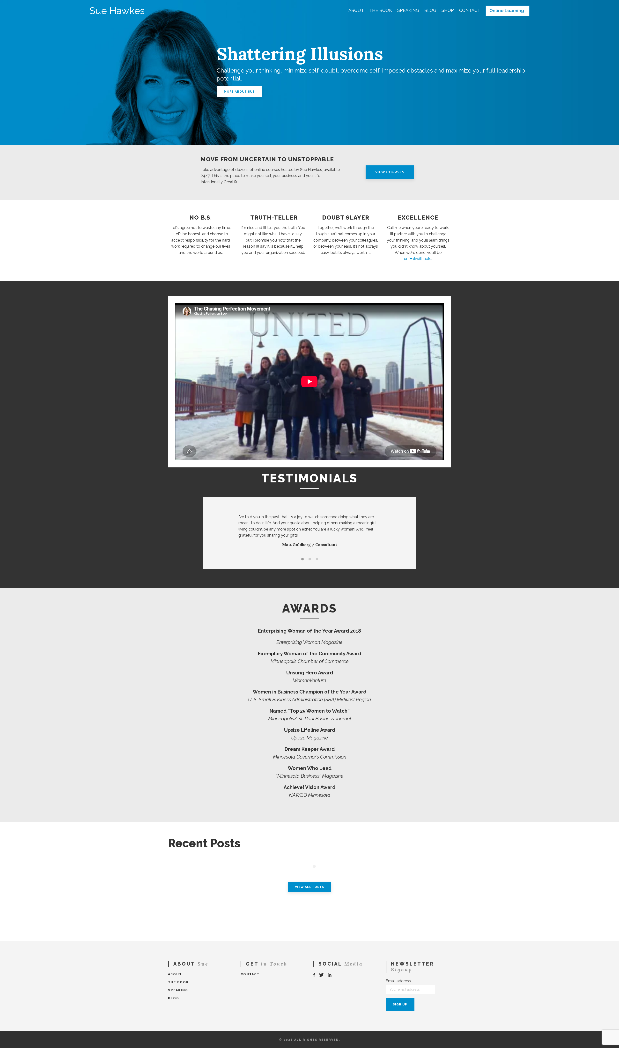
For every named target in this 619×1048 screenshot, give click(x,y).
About (356, 10)
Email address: (399, 981)
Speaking (408, 10)
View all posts (309, 887)
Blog (430, 10)
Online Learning (506, 10)
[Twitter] (321, 975)
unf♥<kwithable (417, 258)
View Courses (390, 172)
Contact (469, 10)
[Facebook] (314, 975)
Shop (448, 10)
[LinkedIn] (330, 975)
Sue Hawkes (117, 10)
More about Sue (239, 91)
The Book (380, 10)
